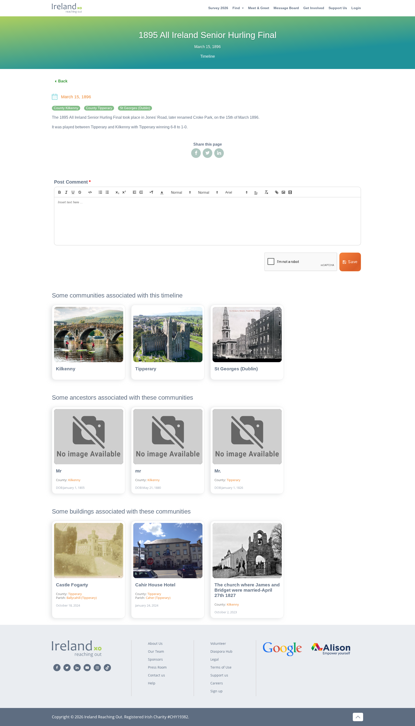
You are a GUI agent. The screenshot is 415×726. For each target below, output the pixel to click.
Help (151, 683)
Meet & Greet (258, 8)
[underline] (73, 192)
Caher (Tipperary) (158, 598)
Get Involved (313, 8)
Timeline (207, 56)
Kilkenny (65, 368)
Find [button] (236, 8)
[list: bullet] (107, 192)
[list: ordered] (100, 192)
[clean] (266, 192)
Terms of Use (221, 667)
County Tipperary (99, 108)
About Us (155, 643)
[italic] (66, 192)
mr (138, 470)
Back (62, 81)
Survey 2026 (218, 8)
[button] (162, 192)
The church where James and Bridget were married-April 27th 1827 (247, 590)
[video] (290, 192)
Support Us (338, 8)
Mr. (217, 470)
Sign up (216, 691)
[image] (283, 192)
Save (353, 262)
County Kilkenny (66, 108)
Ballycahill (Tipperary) (82, 598)
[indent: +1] (141, 192)
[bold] (59, 192)
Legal (214, 659)
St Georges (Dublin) (135, 108)
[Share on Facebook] (196, 153)
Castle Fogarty (72, 584)
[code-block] (90, 192)
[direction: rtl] (151, 192)
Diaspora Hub (221, 651)
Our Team (156, 651)
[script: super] (124, 192)
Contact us (156, 675)
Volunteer (218, 643)
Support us (219, 675)
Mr (58, 470)
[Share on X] (207, 153)
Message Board (286, 8)
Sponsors (155, 659)
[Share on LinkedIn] (219, 153)
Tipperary (145, 368)
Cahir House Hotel (155, 584)
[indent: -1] (134, 192)
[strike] (79, 192)
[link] (276, 192)
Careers (216, 683)
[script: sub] (117, 192)
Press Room (157, 667)
